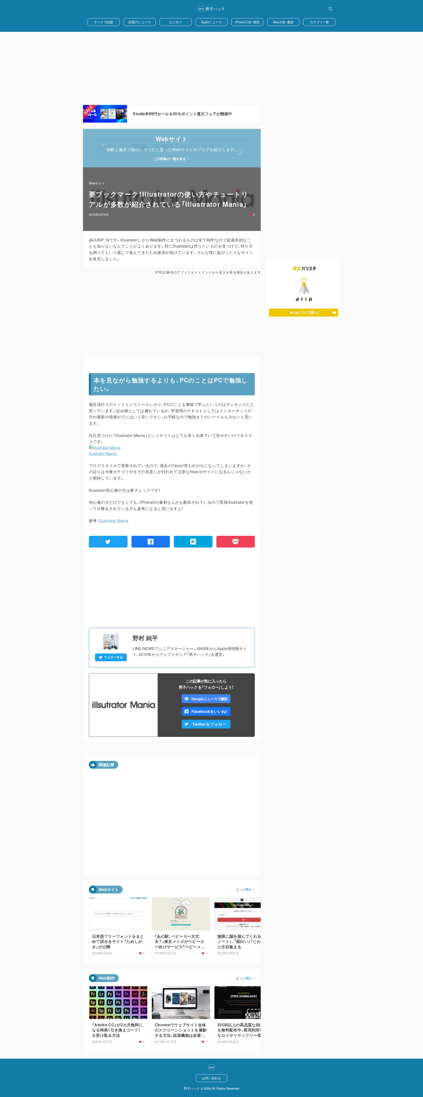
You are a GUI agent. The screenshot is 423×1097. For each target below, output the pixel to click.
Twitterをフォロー (209, 724)
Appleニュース (211, 22)
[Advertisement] (211, 68)
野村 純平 (145, 638)
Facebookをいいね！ (209, 711)
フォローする (113, 657)
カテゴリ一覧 (319, 22)
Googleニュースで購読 (209, 698)
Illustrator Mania (103, 453)
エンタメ (175, 22)
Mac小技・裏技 (283, 22)
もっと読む (244, 889)
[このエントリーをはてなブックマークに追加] (193, 542)
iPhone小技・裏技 (247, 22)
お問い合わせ (211, 1078)
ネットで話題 (103, 22)
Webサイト (97, 183)
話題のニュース (140, 22)
